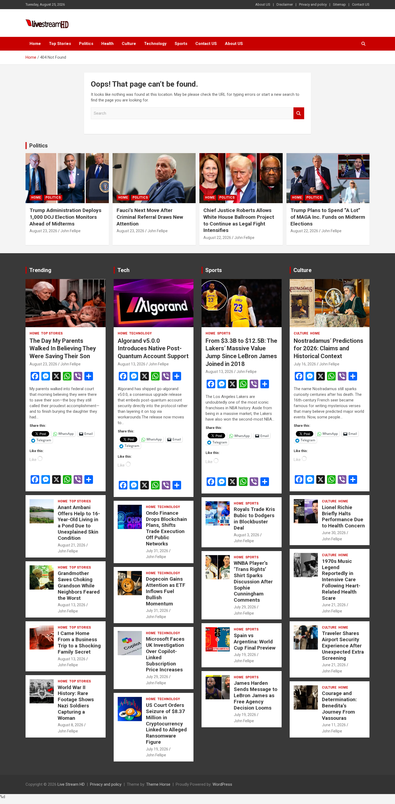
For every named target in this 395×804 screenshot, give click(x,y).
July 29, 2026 (157, 677)
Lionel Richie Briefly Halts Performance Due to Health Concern (343, 516)
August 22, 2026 (217, 237)
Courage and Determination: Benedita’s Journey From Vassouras (339, 705)
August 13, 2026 (71, 605)
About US (262, 4)
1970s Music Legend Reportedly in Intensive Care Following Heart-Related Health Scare (341, 579)
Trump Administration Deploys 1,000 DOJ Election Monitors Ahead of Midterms (65, 217)
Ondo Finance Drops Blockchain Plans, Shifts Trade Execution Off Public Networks (166, 528)
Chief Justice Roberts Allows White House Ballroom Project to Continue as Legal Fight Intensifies (238, 220)
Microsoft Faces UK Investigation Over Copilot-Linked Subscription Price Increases (165, 654)
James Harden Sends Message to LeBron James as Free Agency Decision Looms (255, 695)
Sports (181, 43)
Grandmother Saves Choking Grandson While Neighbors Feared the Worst (79, 585)
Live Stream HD (71, 784)
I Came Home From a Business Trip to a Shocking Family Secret (79, 642)
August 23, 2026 (43, 231)
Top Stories (60, 43)
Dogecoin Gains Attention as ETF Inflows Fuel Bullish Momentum (165, 591)
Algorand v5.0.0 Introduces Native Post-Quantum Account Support (153, 348)
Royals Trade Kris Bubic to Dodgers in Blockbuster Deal (254, 518)
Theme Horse (158, 784)
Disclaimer (284, 4)
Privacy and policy (313, 4)
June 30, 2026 (334, 533)
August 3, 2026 (246, 535)
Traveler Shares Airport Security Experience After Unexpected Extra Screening (343, 645)
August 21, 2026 (71, 545)
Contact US (360, 4)
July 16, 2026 (305, 364)
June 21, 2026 (334, 605)
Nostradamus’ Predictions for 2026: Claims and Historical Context (328, 348)
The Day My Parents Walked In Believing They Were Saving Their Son (63, 348)
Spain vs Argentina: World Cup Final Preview (254, 641)
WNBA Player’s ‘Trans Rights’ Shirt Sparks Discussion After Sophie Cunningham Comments (253, 581)
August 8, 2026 (70, 725)
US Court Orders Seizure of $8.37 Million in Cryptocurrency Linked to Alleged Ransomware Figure (166, 723)
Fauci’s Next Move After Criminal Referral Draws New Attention (150, 217)
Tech (123, 270)
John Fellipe (70, 231)
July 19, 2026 (157, 749)
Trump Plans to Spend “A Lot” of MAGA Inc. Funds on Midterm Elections (327, 217)
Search (298, 113)
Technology (155, 43)
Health (107, 43)
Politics (86, 43)
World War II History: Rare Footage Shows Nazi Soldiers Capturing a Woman (76, 702)
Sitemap (339, 4)
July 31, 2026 (157, 551)
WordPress (222, 784)
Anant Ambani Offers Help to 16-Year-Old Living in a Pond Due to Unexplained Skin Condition (79, 522)
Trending (40, 270)
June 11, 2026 (334, 725)
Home (35, 43)
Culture (129, 43)
